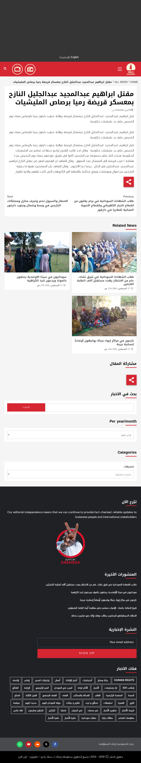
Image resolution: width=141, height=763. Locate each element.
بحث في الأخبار (124, 394)
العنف (65, 695)
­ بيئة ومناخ (103, 680)
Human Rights (124, 680)
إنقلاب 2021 (128, 688)
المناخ (17, 695)
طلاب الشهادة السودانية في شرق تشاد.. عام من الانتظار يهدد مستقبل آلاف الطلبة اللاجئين (105, 280)
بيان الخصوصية (125, 744)
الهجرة (121, 703)
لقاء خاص (18, 710)
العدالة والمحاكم (81, 695)
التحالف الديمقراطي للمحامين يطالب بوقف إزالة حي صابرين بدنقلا (104, 616)
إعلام (27, 680)
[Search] (5, 68)
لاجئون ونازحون (35, 710)
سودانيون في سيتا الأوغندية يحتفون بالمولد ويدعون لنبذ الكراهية (41, 278)
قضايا (63, 710)
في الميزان (77, 710)
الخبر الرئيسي (42, 688)
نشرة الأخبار (70, 718)
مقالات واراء (107, 718)
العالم (97, 695)
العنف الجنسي (49, 695)
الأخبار (96, 688)
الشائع (15, 688)
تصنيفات (129, 466)
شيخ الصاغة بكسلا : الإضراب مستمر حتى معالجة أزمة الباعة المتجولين (102, 608)
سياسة (16, 703)
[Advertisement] (70, 25)
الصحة (131, 695)
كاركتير (52, 710)
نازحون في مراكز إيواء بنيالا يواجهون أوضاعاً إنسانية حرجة (104, 342)
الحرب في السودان (63, 688)
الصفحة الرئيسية (114, 695)
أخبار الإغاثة (71, 680)
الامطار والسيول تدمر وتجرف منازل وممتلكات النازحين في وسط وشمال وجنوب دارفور (37, 201)
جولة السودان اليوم (51, 703)
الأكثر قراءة (83, 688)
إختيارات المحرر (42, 680)
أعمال (57, 680)
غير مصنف (93, 710)
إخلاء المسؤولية (107, 744)
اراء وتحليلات (111, 688)
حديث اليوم (31, 703)
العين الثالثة (31, 695)
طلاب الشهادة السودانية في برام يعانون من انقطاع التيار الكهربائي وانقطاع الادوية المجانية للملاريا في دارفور (104, 203)
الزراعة (27, 688)
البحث (26, 407)
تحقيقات (108, 703)
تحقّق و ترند (91, 703)
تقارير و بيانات (73, 703)
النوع (132, 703)
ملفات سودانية (88, 718)
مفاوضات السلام (126, 718)
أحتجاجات (87, 680)
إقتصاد (15, 680)
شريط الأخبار (128, 710)
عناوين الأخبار (110, 710)
